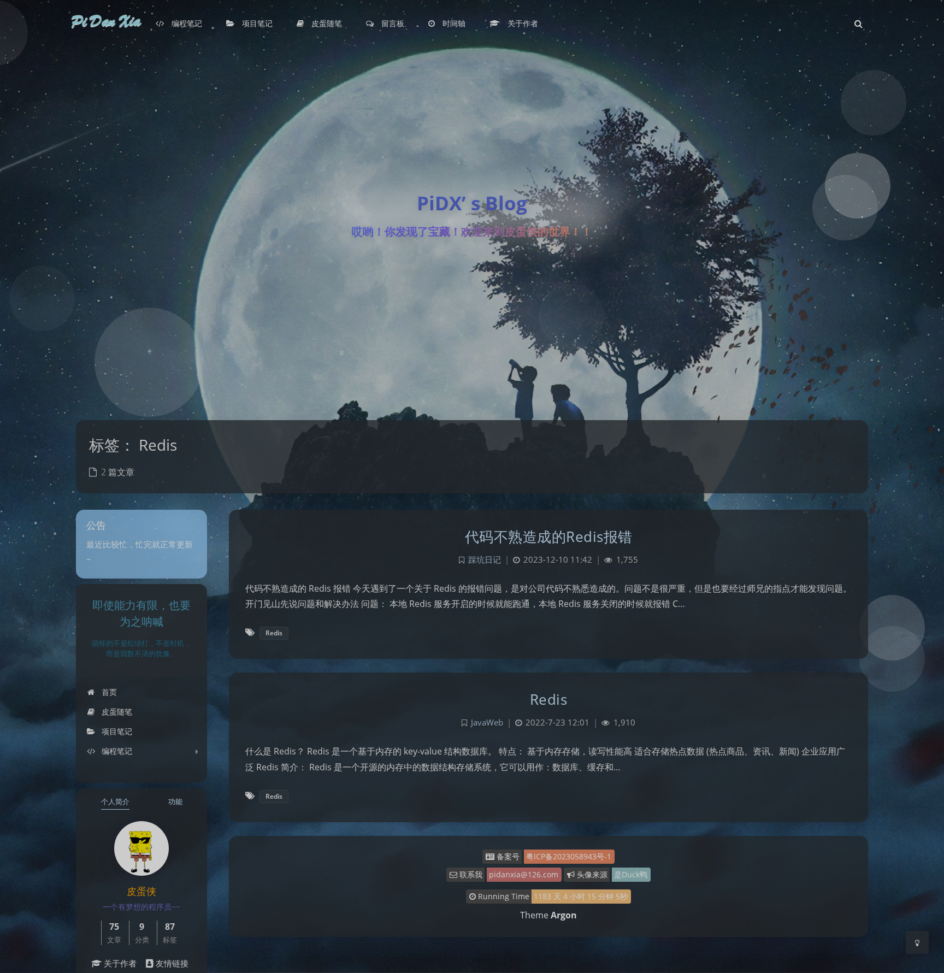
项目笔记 (115, 731)
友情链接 (171, 963)
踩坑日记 (484, 560)
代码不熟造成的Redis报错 (549, 536)
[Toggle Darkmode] (917, 942)
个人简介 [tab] (115, 801)
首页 (108, 692)
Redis (274, 633)
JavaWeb (487, 722)
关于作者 (119, 963)
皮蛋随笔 (115, 711)
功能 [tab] (175, 801)
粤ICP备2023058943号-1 (568, 856)
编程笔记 (115, 751)
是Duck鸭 (630, 874)
